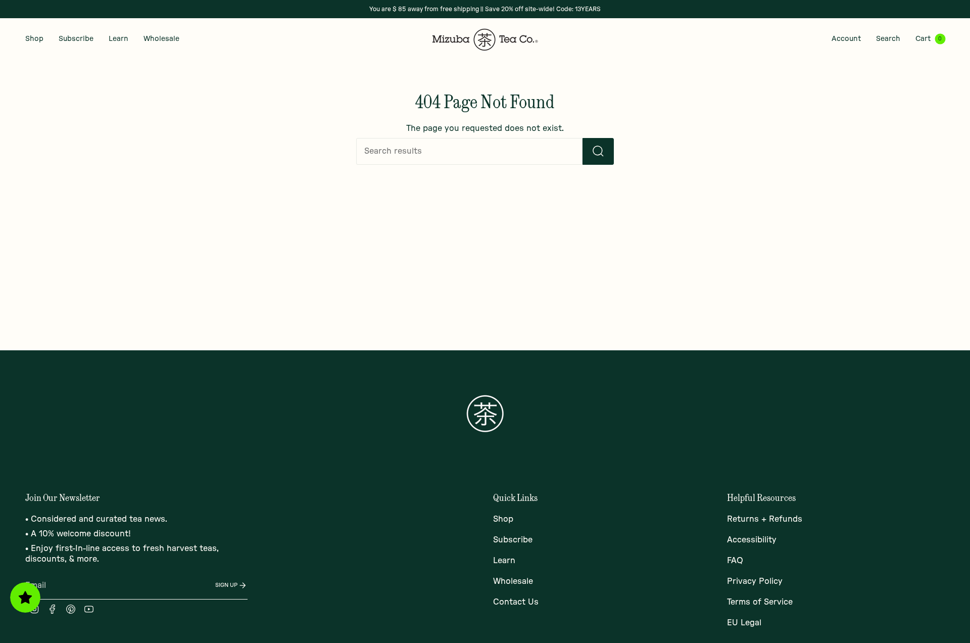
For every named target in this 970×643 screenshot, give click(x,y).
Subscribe (512, 540)
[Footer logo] (485, 413)
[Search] (598, 151)
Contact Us (516, 602)
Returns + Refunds (764, 519)
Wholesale (513, 581)
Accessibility (752, 540)
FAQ (735, 561)
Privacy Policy (755, 581)
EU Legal (744, 623)
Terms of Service (760, 602)
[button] (34, 39)
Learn (504, 561)
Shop (503, 519)
